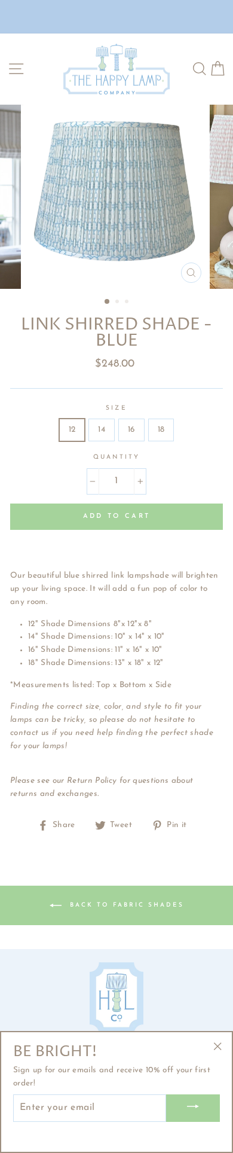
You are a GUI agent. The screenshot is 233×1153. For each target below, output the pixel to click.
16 (131, 430)
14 (101, 430)
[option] (116, 197)
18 (161, 430)
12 (72, 430)
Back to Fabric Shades (125, 905)
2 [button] (118, 303)
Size (116, 408)
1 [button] (108, 302)
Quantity (116, 457)
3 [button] (128, 303)
